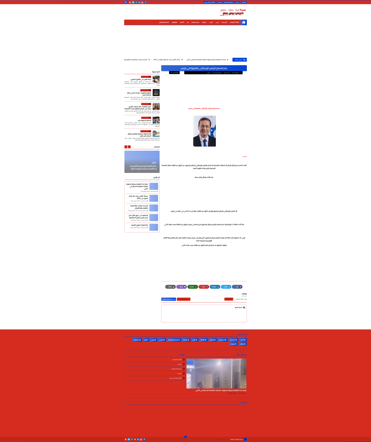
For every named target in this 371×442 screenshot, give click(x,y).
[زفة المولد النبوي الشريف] (153, 227)
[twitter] (133, 2)
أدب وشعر (222, 340)
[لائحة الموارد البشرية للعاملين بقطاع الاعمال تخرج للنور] (156, 133)
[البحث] (126, 2)
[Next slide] (125, 146)
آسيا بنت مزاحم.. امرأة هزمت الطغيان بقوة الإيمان (158, 59)
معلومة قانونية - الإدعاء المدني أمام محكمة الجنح (139, 93)
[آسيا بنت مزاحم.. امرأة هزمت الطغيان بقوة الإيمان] (153, 207)
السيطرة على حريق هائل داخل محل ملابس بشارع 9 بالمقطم (138, 216)
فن (188, 22)
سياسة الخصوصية (228, 2)
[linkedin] (139, 2)
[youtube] (130, 2)
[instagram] (142, 2)
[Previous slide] (129, 146)
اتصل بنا (220, 2)
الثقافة (203, 340)
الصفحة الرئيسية (217, 73)
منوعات (232, 344)
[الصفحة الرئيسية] (244, 22)
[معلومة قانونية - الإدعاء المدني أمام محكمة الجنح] (156, 92)
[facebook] (145, 2)
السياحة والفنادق (164, 22)
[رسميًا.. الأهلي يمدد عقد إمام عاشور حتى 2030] (153, 198)
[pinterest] (135, 439)
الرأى (193, 340)
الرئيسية (244, 2)
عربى (217, 22)
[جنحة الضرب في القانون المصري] (156, 79)
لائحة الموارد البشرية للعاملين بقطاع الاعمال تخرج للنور (139, 134)
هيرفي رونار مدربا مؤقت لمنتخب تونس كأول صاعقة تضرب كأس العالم (142, 167)
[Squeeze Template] (245, 439)
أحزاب (242, 340)
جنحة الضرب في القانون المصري (141, 79)
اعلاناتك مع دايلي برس (209, 2)
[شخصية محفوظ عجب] (156, 120)
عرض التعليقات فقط (183, 299)
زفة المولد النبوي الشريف (139, 225)
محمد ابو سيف (241, 393)
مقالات (242, 344)
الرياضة (204, 22)
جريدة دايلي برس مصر (222, 439)
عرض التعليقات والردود (168, 299)
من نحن (237, 2)
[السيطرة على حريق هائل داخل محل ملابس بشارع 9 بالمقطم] (153, 217)
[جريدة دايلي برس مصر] (233, 12)
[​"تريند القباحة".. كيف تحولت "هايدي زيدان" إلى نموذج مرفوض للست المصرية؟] (156, 106)
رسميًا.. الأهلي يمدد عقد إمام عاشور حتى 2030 (191, 59)
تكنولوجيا (174, 22)
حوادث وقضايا (195, 22)
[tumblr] (136, 2)
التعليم (182, 22)
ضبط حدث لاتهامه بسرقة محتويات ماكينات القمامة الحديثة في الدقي (230, 59)
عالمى (211, 22)
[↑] (185, 436)
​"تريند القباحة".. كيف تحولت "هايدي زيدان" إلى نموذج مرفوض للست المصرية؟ (137, 107)
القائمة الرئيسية (234, 22)
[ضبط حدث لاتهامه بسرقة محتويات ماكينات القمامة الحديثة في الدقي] (153, 186)
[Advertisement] (185, 43)
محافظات (136, 340)
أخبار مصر (224, 22)
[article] (142, 162)
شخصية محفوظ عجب (144, 120)
